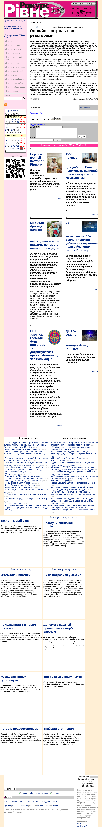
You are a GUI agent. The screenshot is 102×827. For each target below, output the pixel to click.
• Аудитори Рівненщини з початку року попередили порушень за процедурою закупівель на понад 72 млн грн (27, 507)
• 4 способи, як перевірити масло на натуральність (27, 490)
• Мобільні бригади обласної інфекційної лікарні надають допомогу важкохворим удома (73, 488)
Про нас (7, 806)
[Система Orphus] (46, 120)
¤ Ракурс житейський (14, 71)
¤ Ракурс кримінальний (15, 67)
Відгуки (15, 806)
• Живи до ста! (10, 474)
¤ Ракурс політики (12, 45)
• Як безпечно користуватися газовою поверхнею (74, 510)
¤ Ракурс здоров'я (12, 53)
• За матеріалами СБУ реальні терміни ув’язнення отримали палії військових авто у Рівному (74, 444)
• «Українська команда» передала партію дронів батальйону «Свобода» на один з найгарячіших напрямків (73, 501)
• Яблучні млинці (58, 460)
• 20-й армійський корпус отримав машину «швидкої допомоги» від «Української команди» (73, 493)
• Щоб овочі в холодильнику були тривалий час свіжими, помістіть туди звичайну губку (25, 464)
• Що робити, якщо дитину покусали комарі (23, 499)
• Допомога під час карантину (17, 487)
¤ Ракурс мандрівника (14, 79)
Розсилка (24, 806)
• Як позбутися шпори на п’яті (17, 485)
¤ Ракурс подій (11, 41)
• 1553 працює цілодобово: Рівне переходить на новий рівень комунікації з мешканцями (73, 506)
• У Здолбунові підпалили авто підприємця (23, 494)
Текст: (32, 138)
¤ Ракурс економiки (13, 49)
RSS (38, 801)
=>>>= (59, 198)
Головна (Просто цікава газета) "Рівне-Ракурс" (14, 27)
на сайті (40, 806)
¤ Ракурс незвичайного (14, 83)
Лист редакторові (26, 801)
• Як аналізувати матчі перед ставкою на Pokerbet (74, 483)
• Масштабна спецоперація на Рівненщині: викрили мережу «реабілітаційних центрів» (24, 453)
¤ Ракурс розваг (11, 91)
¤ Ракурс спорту (12, 63)
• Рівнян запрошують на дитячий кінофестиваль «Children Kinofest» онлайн (26, 459)
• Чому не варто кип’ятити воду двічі (20, 449)
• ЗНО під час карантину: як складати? (21, 481)
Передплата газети (49, 801)
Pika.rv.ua (81, 824)
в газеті (56, 806)
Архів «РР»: (13, 110)
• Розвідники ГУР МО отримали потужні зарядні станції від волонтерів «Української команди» (73, 468)
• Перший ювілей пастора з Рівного (67, 458)
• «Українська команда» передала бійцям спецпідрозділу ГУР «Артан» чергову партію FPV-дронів (74, 454)
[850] (33, 485)
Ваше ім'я (34, 127)
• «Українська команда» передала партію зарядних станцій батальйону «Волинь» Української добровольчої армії (74, 478)
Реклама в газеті (11, 801)
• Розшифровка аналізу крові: (17, 483)
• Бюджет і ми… (11, 503)
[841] (33, 483)
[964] (39, 449)
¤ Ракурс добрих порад (15, 87)
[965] (45, 454)
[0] (31, 447)
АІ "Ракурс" (82, 826)
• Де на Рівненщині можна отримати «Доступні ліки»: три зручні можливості (72, 464)
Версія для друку (84, 107)
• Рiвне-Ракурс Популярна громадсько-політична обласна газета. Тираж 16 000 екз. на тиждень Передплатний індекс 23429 (26, 445)
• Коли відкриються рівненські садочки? (22, 467)
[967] (32, 487)
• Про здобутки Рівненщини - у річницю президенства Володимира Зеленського (22, 477)
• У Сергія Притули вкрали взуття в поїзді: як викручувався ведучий (23, 470)
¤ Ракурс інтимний (12, 75)
